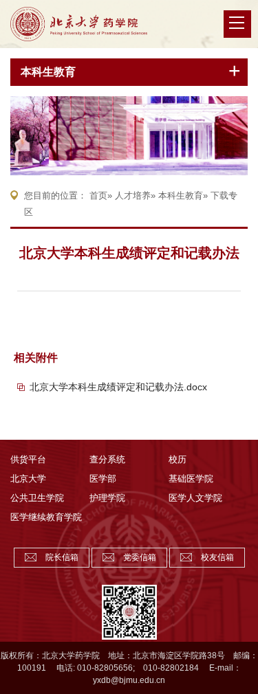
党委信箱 (139, 557)
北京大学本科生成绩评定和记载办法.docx (118, 386)
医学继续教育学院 (46, 517)
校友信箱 (217, 557)
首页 (98, 195)
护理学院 (107, 498)
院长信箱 (61, 557)
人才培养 (133, 195)
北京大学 (28, 478)
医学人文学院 (195, 498)
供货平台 (28, 459)
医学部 (102, 478)
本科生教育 (48, 72)
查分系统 (107, 459)
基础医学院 (191, 478)
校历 (177, 459)
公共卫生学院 (37, 498)
